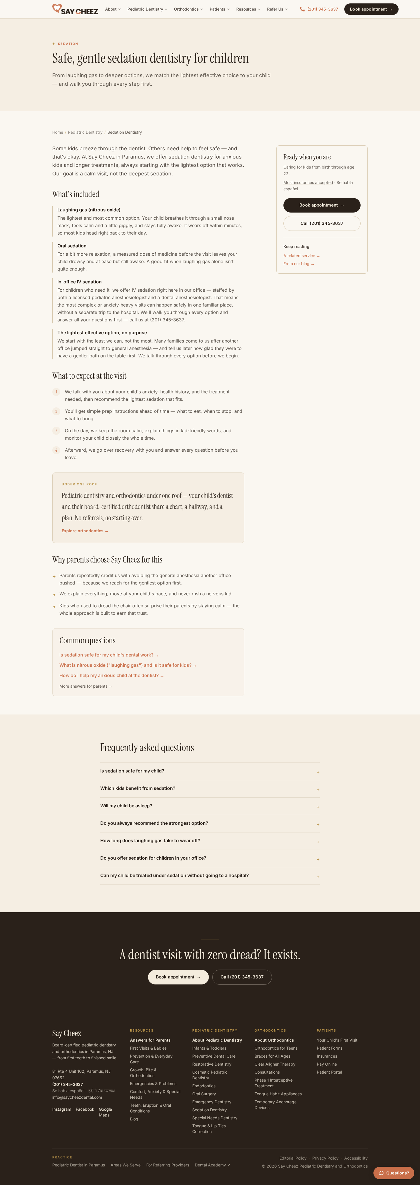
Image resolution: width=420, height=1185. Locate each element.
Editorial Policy (293, 1158)
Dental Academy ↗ (213, 1164)
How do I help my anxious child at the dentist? (111, 675)
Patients (217, 9)
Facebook (85, 1109)
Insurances (327, 1056)
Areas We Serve (126, 1164)
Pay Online (327, 1064)
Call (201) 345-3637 (322, 223)
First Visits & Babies (148, 1048)
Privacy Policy (325, 1158)
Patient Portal (329, 1072)
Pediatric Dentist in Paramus (78, 1164)
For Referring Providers (167, 1164)
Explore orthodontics (85, 530)
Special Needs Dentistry (214, 1117)
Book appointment (371, 9)
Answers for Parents (150, 1040)
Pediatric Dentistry (145, 9)
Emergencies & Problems (153, 1083)
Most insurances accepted (308, 182)
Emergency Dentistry (211, 1101)
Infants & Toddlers (209, 1048)
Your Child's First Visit (337, 1040)
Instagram (61, 1109)
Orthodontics (186, 9)
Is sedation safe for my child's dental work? (109, 655)
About (111, 9)
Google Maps (105, 1112)
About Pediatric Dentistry (217, 1040)
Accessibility (356, 1158)
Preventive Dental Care (213, 1056)
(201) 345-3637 (322, 9)
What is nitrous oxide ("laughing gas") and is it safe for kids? (128, 665)
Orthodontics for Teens (276, 1048)
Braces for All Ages (272, 1056)
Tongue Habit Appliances (278, 1093)
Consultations (267, 1072)
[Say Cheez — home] (75, 9)
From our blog (299, 263)
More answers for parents (86, 686)
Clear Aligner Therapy (275, 1064)
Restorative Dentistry (211, 1064)
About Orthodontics (274, 1040)
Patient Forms (329, 1048)
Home (57, 132)
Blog (134, 1118)
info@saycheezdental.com (77, 1097)
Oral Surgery (204, 1093)
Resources (246, 9)
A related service (301, 255)
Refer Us (275, 9)
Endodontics (203, 1085)
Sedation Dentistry (209, 1109)
